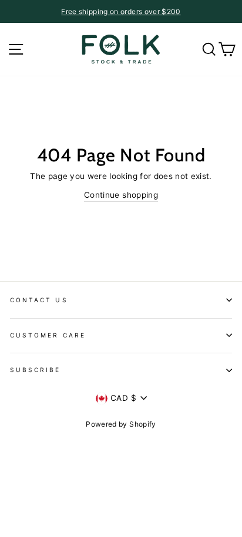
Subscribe (35, 369)
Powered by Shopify (121, 424)
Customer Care (48, 335)
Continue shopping (121, 195)
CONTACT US (39, 299)
